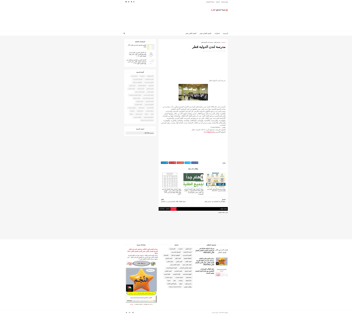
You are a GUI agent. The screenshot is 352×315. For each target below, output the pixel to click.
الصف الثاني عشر (191, 33)
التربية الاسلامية (149, 79)
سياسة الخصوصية (210, 1)
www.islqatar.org (209, 132)
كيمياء (146, 114)
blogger (173, 208)
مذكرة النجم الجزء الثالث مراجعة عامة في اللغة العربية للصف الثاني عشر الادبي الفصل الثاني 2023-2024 (142, 251)
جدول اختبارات (149, 111)
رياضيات (132, 111)
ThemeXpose (222, 312)
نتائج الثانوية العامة (148, 117)
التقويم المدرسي (149, 82)
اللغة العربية (150, 107)
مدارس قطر (217, 42)
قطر (152, 114)
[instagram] (126, 2)
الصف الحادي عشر (205, 33)
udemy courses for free (147, 120)
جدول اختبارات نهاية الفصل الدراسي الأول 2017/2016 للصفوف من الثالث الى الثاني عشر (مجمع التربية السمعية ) (193, 191)
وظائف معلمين (137, 117)
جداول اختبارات (132, 107)
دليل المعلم (140, 111)
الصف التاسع (150, 88)
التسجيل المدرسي (137, 79)
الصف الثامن (131, 88)
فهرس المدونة (224, 1)
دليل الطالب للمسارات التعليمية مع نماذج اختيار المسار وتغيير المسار (204, 271)
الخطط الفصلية (142, 85)
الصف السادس (149, 101)
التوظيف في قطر (137, 82)
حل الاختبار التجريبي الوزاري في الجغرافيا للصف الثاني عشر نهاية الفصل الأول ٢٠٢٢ (137, 54)
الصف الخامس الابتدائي (135, 95)
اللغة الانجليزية (138, 104)
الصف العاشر (139, 101)
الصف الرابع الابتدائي (148, 98)
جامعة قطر (141, 107)
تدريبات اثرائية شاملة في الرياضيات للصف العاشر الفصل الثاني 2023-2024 (204, 250)
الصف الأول (132, 85)
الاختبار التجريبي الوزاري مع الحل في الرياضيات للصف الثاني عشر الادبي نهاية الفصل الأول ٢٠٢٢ (136, 61)
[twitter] (131, 2)
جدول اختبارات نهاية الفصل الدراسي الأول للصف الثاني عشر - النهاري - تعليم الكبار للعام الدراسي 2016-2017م (171, 191)
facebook (162, 208)
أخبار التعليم (150, 76)
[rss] (133, 2)
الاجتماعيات (134, 76)
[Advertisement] (157, 18)
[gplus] (129, 2)
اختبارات (217, 33)
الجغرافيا (151, 85)
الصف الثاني (150, 92)
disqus (167, 208)
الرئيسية (218, 1)
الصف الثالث (141, 88)
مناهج (131, 114)
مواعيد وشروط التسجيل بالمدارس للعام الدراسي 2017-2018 (216, 189)
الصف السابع (136, 98)
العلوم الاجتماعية (149, 104)
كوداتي (213, 312)
